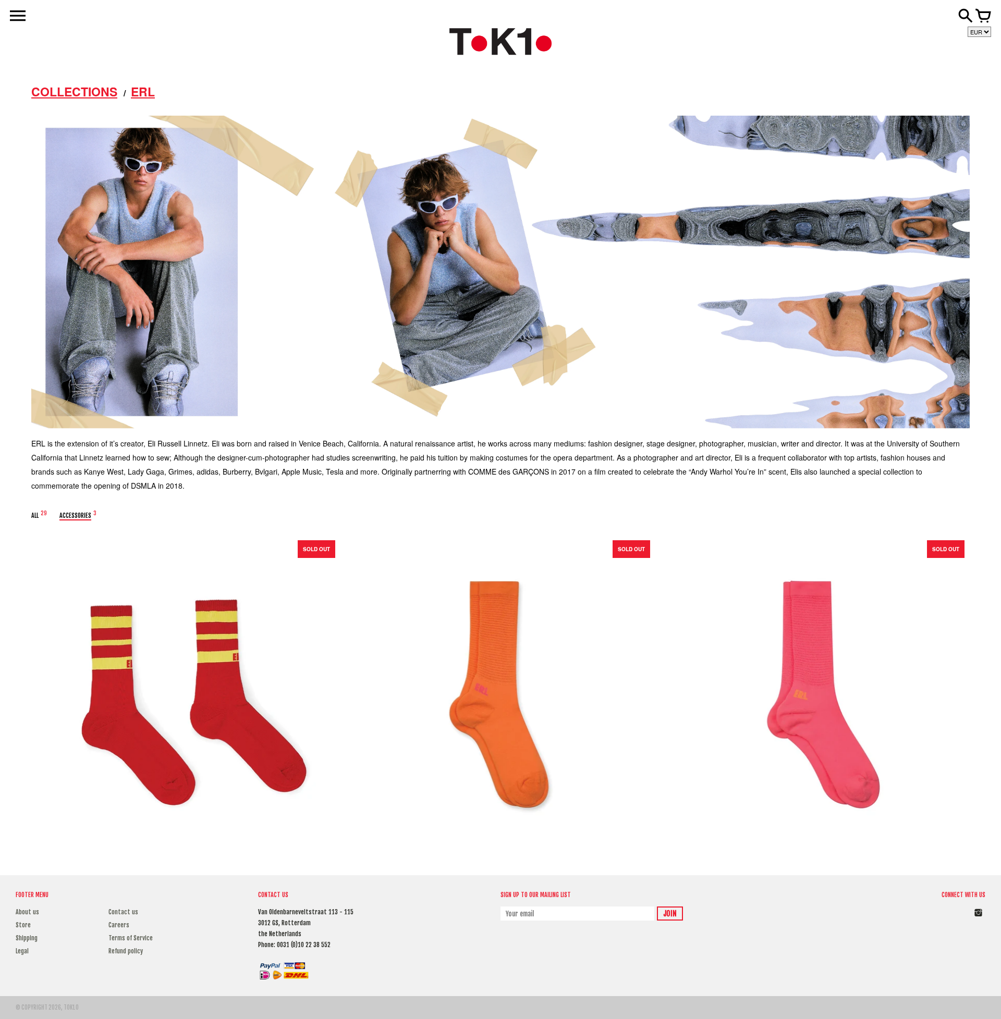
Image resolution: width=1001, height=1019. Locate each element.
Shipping (27, 938)
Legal (22, 951)
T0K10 (71, 1007)
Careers (118, 925)
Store (23, 925)
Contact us (123, 912)
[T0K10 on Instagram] (978, 918)
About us (27, 912)
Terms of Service (130, 938)
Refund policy (125, 951)
